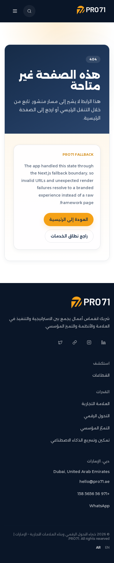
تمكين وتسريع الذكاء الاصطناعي (80, 440)
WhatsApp (99, 505)
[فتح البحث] (29, 11)
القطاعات (101, 375)
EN (107, 547)
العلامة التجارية (96, 403)
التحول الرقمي (97, 415)
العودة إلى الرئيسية (68, 219)
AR (98, 547)
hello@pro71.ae (94, 481)
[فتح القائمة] (15, 11)
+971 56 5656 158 (93, 493)
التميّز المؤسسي (95, 427)
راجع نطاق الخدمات (69, 236)
